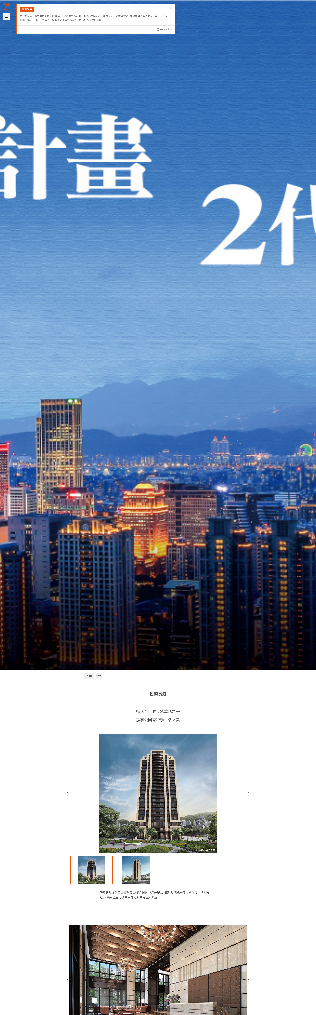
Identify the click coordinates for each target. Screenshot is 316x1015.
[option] (158, 793)
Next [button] (249, 793)
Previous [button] (66, 793)
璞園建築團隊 (6, 6)
